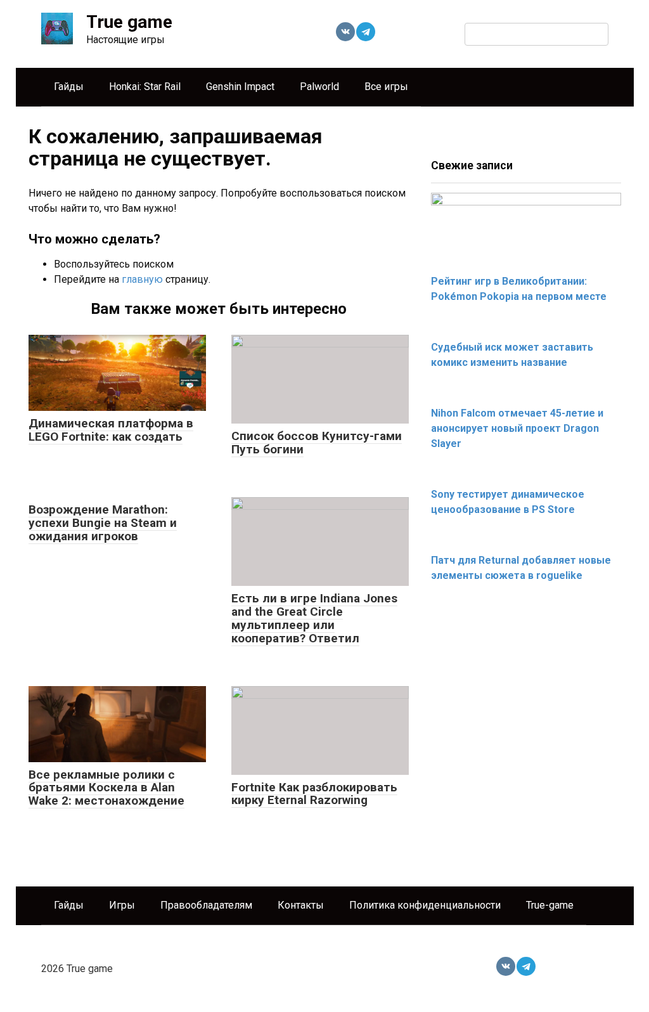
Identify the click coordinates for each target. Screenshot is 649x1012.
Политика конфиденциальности (425, 905)
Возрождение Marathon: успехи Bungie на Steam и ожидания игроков (103, 522)
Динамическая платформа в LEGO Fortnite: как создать (111, 430)
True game (129, 21)
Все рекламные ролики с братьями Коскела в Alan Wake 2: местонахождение (106, 787)
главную (142, 279)
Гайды (69, 87)
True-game (550, 905)
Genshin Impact (240, 87)
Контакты (301, 905)
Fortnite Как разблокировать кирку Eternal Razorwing (314, 794)
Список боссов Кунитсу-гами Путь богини (316, 443)
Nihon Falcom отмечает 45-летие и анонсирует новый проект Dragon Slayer (517, 428)
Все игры (386, 87)
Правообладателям (206, 905)
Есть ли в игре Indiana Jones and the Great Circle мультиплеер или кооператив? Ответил (314, 618)
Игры (122, 905)
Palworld (319, 87)
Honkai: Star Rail (145, 87)
